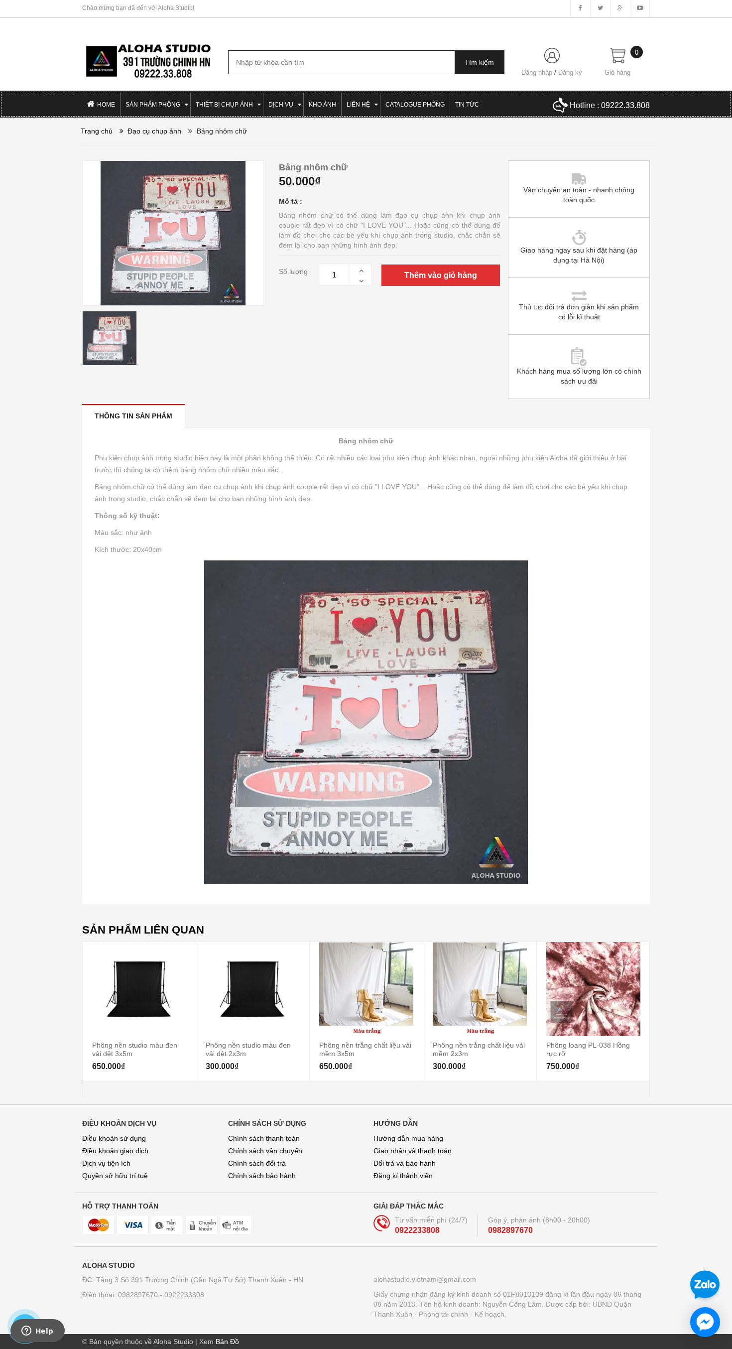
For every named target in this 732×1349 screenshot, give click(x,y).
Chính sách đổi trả (257, 1163)
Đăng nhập (536, 72)
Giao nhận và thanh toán (412, 1151)
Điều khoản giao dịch (115, 1151)
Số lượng (293, 271)
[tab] (133, 415)
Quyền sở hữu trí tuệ (115, 1176)
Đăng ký (570, 72)
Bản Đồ (227, 1342)
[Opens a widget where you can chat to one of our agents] (37, 1331)
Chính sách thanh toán (264, 1138)
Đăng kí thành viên (403, 1176)
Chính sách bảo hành (262, 1176)
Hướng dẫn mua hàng (408, 1138)
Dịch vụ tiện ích (106, 1163)
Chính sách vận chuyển (265, 1151)
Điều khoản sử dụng (114, 1138)
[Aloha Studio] (147, 56)
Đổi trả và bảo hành (404, 1163)
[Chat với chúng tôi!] (705, 1322)
